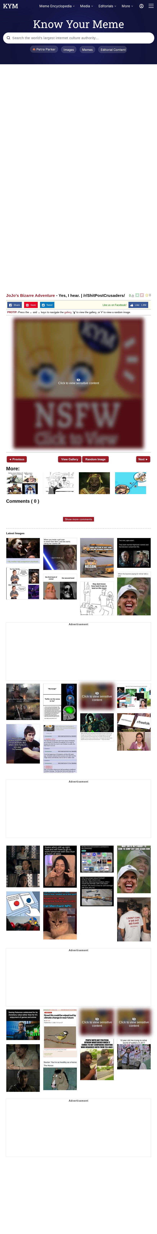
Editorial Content (113, 50)
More (126, 6)
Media (85, 6)
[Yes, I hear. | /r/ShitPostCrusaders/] (78, 383)
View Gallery (69, 459)
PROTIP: (12, 312)
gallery (67, 312)
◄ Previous (16, 459)
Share (16, 305)
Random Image (95, 459)
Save (32, 305)
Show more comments (78, 519)
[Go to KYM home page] (10, 7)
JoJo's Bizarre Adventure (30, 295)
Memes (87, 50)
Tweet (48, 305)
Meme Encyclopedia (55, 6)
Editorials (105, 6)
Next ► (143, 459)
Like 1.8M (139, 305)
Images (69, 50)
